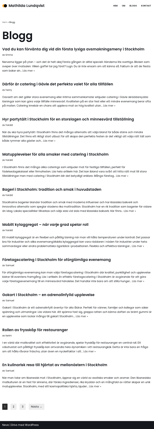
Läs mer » (29, 70)
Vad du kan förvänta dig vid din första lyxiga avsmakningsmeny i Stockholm (73, 49)
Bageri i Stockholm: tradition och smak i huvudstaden (51, 189)
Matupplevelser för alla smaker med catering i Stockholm (55, 154)
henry (9, 90)
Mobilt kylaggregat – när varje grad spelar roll (45, 224)
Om (123, 5)
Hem (115, 5)
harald (9, 125)
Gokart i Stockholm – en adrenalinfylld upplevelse (48, 294)
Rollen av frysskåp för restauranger (35, 329)
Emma (9, 54)
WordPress (32, 425)
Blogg (133, 5)
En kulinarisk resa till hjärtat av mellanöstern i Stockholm (54, 364)
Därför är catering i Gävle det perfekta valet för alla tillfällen (57, 84)
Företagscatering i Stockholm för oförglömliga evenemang (56, 259)
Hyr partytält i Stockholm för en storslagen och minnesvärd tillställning (68, 119)
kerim (9, 335)
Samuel (10, 265)
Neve (5, 425)
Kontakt (146, 5)
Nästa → (36, 406)
